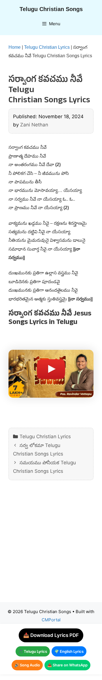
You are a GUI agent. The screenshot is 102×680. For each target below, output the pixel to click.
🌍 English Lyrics (69, 651)
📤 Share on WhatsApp (67, 665)
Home (14, 47)
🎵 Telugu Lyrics (32, 651)
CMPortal (51, 619)
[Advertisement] (51, 545)
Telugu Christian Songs (51, 9)
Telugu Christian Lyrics (47, 47)
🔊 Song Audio (27, 665)
